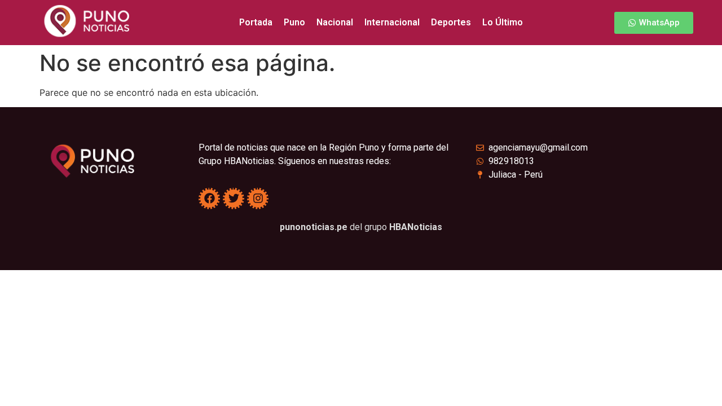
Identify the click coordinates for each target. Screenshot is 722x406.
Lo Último (502, 22)
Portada (255, 22)
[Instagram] (257, 198)
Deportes (451, 22)
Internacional (392, 22)
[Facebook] (209, 198)
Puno (294, 22)
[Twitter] (233, 198)
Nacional (334, 22)
